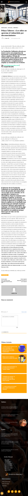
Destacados (6, 6)
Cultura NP (7, 38)
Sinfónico (15, 27)
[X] (16, 491)
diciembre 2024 (8, 464)
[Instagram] (12, 491)
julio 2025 (7, 460)
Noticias (10, 27)
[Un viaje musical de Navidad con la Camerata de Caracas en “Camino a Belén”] (22, 368)
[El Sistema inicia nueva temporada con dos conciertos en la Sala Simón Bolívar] (23, 415)
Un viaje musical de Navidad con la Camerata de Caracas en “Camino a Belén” (9, 368)
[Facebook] (9, 491)
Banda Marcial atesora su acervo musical (22, 281)
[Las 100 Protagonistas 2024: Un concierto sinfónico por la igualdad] (23, 450)
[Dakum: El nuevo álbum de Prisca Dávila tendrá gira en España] (23, 422)
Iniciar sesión (24, 311)
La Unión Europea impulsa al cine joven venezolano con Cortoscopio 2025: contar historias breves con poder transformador (9, 349)
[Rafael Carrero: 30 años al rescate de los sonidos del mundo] (22, 358)
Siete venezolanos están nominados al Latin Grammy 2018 (6, 281)
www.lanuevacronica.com (11, 65)
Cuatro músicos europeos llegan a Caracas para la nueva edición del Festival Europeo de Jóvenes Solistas (9, 442)
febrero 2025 (8, 462)
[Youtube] (19, 491)
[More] (17, 42)
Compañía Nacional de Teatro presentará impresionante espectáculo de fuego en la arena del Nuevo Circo (9, 435)
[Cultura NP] (3, 38)
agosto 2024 (8, 470)
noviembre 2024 (8, 466)
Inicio (2, 6)
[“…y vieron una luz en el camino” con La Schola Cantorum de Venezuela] (22, 388)
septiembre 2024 (9, 468)
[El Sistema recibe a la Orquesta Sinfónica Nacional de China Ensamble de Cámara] (23, 407)
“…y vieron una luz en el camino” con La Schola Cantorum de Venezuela (9, 388)
